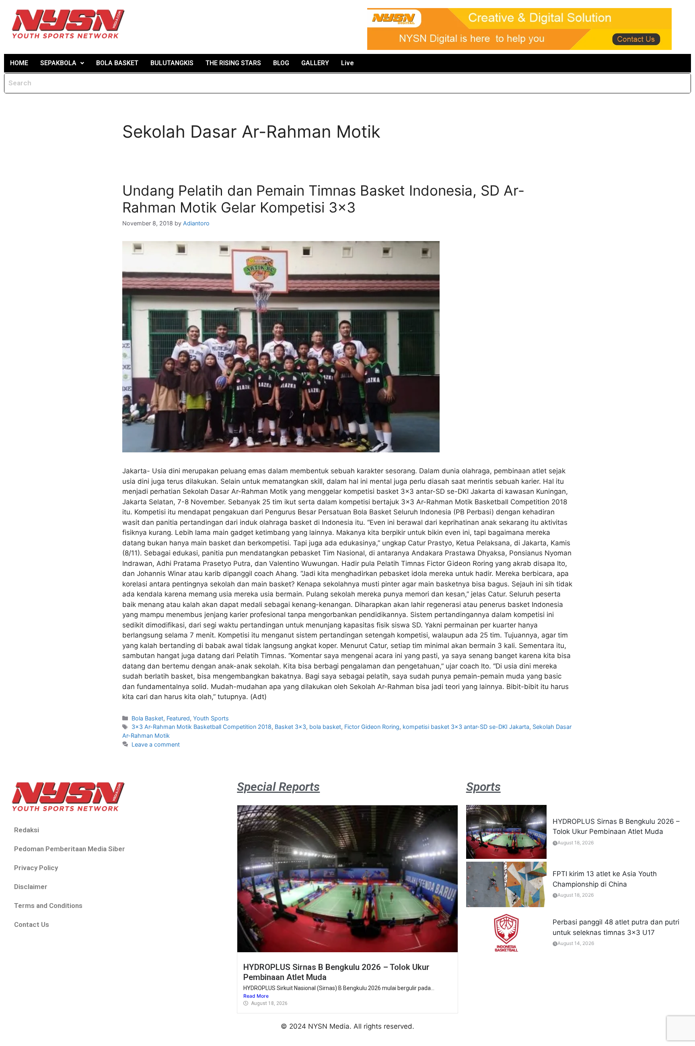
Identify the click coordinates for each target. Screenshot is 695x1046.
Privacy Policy (36, 868)
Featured (178, 718)
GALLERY (315, 63)
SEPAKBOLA (58, 63)
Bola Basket (147, 718)
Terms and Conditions (48, 906)
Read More (256, 996)
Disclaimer (30, 887)
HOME (19, 63)
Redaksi (26, 830)
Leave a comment (156, 744)
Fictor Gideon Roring (371, 726)
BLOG (281, 63)
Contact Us (31, 924)
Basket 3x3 (290, 726)
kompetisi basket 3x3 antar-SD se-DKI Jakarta (466, 726)
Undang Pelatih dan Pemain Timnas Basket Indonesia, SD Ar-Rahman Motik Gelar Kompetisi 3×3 (323, 199)
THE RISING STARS (233, 63)
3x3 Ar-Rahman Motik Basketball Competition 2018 (201, 726)
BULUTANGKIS (171, 63)
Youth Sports (211, 718)
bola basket (325, 726)
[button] (62, 63)
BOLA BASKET (117, 63)
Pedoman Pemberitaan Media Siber (69, 849)
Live (347, 63)
